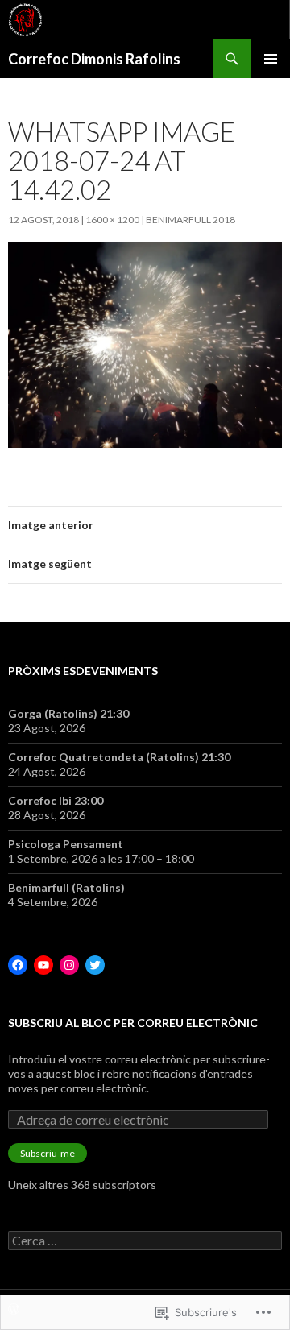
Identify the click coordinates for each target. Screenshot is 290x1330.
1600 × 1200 (112, 219)
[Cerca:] (145, 1241)
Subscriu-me (47, 1153)
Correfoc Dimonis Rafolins (94, 59)
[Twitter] (95, 965)
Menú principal (270, 58)
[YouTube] (43, 965)
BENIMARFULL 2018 (190, 219)
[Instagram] (69, 965)
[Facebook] (17, 965)
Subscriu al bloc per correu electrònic (133, 1023)
